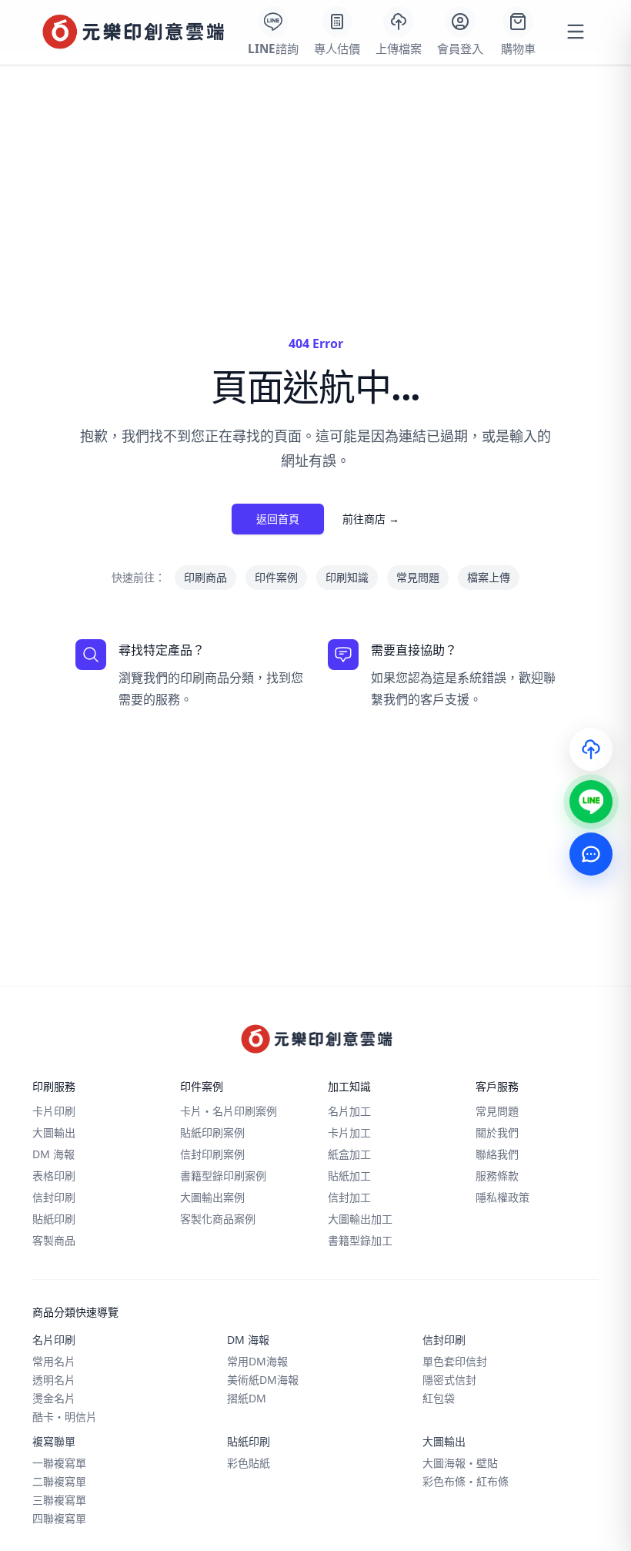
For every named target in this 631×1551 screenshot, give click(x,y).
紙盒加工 (349, 1154)
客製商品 (53, 1240)
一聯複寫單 (59, 1463)
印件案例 (276, 577)
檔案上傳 (488, 577)
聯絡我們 (497, 1154)
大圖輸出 (53, 1132)
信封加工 (349, 1197)
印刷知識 (347, 577)
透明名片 (53, 1379)
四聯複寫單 (59, 1518)
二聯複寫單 (59, 1481)
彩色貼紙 (248, 1463)
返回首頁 (277, 518)
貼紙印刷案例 (212, 1132)
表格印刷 (53, 1175)
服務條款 (497, 1175)
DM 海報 (53, 1154)
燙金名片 (53, 1398)
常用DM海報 (257, 1361)
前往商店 (370, 518)
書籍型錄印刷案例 (223, 1175)
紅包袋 (438, 1398)
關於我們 (497, 1132)
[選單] (576, 32)
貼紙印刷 (53, 1218)
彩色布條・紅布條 (465, 1481)
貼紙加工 (349, 1175)
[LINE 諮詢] (591, 801)
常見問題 (417, 577)
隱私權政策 (502, 1197)
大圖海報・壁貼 (460, 1463)
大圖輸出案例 (212, 1197)
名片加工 (349, 1111)
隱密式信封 (449, 1379)
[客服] (591, 854)
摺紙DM (246, 1398)
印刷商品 (205, 577)
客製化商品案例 (217, 1218)
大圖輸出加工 (360, 1218)
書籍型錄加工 (360, 1240)
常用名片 (53, 1361)
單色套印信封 (454, 1361)
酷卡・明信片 (64, 1416)
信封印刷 (53, 1197)
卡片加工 (349, 1132)
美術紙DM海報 (263, 1379)
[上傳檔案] (591, 749)
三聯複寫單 (59, 1499)
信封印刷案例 (212, 1154)
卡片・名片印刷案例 (228, 1111)
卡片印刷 (53, 1111)
